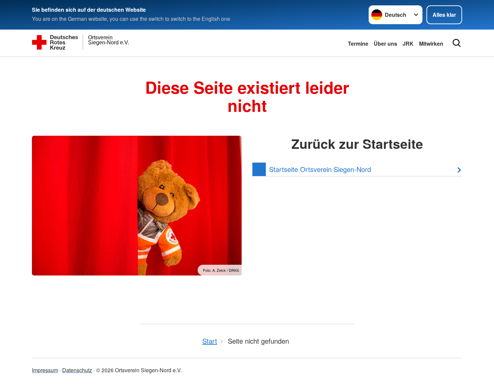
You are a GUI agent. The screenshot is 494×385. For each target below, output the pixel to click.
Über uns (385, 43)
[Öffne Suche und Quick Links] (456, 43)
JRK (408, 43)
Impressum (45, 370)
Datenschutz (77, 370)
